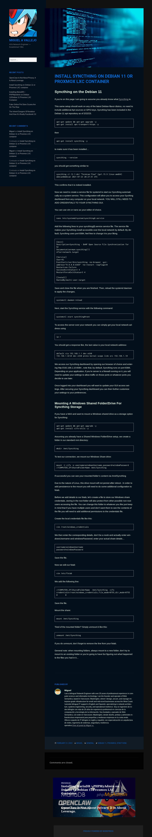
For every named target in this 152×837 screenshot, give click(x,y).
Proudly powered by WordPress (98, 831)
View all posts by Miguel (81, 725)
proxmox (111, 743)
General (90, 743)
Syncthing (123, 99)
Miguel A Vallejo (22, 40)
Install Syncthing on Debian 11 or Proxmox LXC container (21, 134)
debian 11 (102, 743)
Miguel (12, 131)
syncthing (122, 743)
